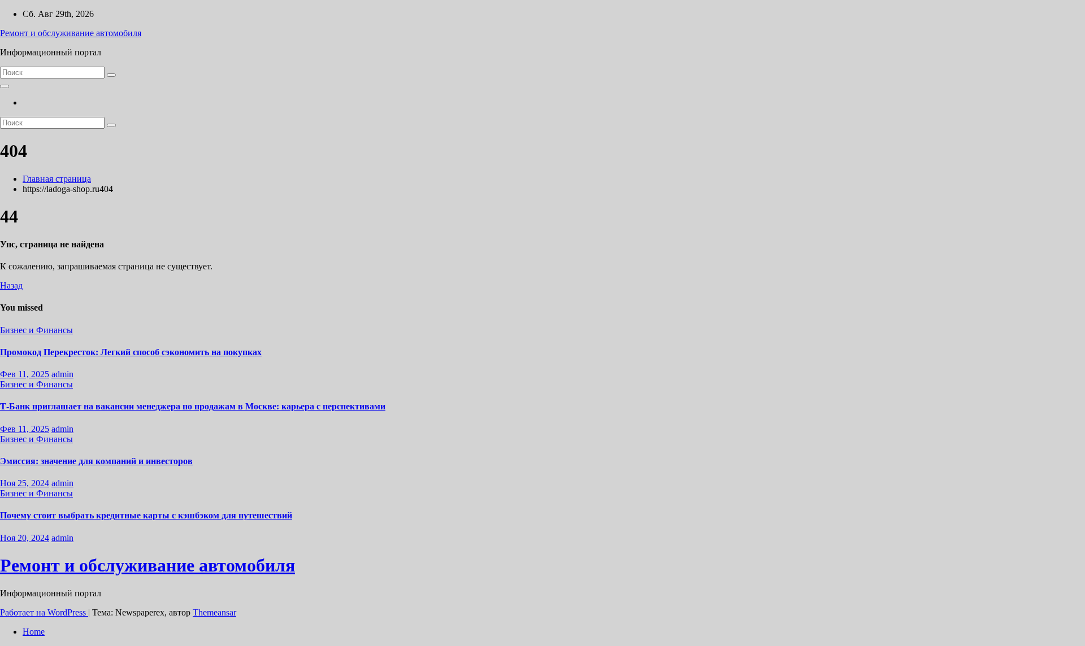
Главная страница (57, 179)
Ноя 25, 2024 (24, 483)
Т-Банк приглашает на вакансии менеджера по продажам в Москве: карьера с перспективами (192, 406)
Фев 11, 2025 (24, 374)
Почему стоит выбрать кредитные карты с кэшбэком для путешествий (146, 515)
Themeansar (214, 612)
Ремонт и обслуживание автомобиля (70, 33)
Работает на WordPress (44, 612)
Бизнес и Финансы (36, 330)
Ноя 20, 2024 (24, 538)
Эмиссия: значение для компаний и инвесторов (96, 461)
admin (62, 374)
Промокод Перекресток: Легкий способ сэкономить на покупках (131, 352)
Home (34, 631)
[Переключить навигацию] (4, 86)
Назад (11, 285)
